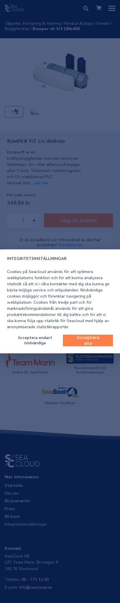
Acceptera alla (88, 340)
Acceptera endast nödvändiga (35, 340)
